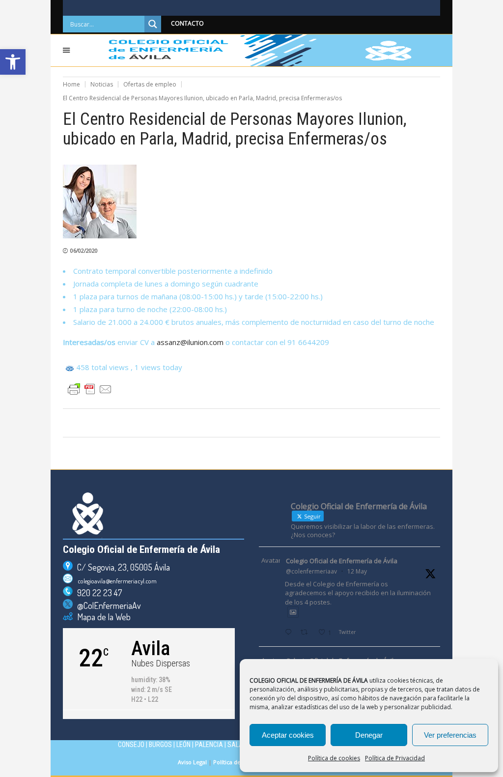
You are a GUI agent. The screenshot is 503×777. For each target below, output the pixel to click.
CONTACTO (187, 23)
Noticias (101, 84)
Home (71, 84)
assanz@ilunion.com (190, 342)
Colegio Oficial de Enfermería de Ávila (341, 560)
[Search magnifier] (152, 24)
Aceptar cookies (288, 735)
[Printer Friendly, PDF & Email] (90, 389)
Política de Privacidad (395, 758)
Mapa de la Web (102, 616)
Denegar (369, 735)
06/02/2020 (84, 250)
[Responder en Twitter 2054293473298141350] (290, 633)
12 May (357, 571)
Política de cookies (334, 758)
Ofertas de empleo (149, 84)
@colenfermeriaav (311, 571)
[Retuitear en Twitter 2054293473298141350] (306, 633)
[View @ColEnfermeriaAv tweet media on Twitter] (293, 612)
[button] (13, 62)
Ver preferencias (450, 735)
